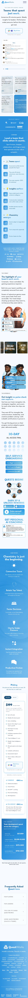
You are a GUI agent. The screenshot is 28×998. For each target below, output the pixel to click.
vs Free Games (20, 959)
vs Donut (4, 957)
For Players (8, 897)
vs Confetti (21, 957)
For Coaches (14, 978)
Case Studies (14, 970)
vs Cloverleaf (18, 965)
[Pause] (4, 69)
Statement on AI (16, 995)
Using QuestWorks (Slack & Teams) (11, 920)
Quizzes (21, 970)
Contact (16, 972)
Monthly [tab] (8, 697)
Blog (8, 970)
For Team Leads (6, 978)
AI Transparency (23, 995)
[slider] (15, 69)
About (3, 970)
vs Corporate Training (19, 961)
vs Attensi (13, 967)
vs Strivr (19, 967)
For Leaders (8, 904)
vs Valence (11, 965)
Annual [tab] (14, 697)
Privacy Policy (3, 995)
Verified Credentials (16, 980)
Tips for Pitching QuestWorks (11, 911)
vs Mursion (13, 963)
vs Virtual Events (11, 959)
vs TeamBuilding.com (12, 957)
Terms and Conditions (9, 995)
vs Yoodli (20, 963)
